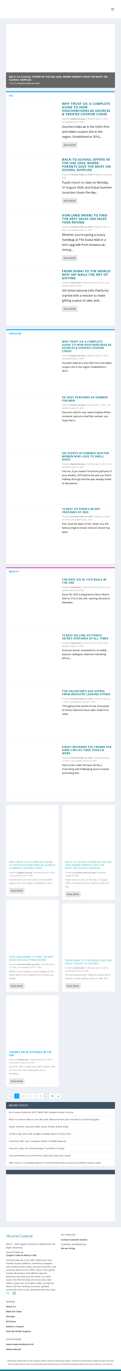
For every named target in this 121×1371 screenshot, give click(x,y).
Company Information (73, 1244)
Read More (70, 145)
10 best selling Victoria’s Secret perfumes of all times (85, 637)
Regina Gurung (78, 119)
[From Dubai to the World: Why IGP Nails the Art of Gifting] (34, 294)
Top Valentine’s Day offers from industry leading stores (86, 692)
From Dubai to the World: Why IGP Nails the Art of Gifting (86, 274)
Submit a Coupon (15, 1326)
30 (52, 1096)
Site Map (10, 1316)
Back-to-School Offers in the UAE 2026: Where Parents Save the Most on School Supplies (58, 78)
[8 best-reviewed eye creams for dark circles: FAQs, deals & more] (34, 770)
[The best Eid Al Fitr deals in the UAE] (34, 603)
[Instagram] (14, 1293)
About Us (11, 1306)
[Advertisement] (60, 1197)
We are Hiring (68, 1248)
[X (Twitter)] (8, 1293)
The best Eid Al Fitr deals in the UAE (84, 581)
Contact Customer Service (74, 1239)
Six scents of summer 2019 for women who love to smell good (85, 456)
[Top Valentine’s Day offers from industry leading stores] (34, 714)
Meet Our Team (14, 1311)
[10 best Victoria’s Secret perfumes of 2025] (34, 532)
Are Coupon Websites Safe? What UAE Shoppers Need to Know (41, 1112)
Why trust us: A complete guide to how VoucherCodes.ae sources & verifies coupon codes (86, 108)
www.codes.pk (13, 1349)
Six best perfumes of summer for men (85, 399)
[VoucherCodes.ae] (19, 1236)
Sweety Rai (76, 282)
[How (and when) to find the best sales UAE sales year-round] (34, 238)
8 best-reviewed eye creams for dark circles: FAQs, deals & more (86, 750)
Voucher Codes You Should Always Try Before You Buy (36, 1148)
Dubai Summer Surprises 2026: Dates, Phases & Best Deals (39, 1126)
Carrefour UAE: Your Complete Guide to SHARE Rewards (37, 1141)
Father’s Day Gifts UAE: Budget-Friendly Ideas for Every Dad (40, 1133)
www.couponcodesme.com (20, 1344)
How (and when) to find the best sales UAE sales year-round (84, 218)
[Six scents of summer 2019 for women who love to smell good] (34, 476)
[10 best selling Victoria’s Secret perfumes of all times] (34, 659)
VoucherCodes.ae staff (28, 83)
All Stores (11, 1321)
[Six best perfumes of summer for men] (34, 421)
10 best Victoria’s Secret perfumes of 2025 (81, 510)
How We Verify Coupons (18, 1331)
